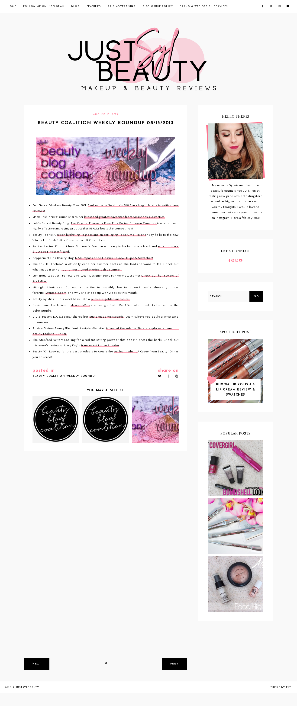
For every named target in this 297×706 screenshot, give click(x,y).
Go (256, 296)
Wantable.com (55, 292)
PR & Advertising (122, 6)
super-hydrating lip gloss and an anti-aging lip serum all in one (101, 234)
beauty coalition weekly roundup (64, 376)
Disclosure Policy (157, 6)
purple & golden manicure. (110, 299)
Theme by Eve (281, 687)
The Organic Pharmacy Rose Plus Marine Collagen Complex (114, 223)
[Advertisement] (105, 619)
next (36, 664)
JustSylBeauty (27, 687)
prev (174, 664)
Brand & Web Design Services (204, 6)
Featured (94, 6)
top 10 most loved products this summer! (91, 269)
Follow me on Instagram (44, 6)
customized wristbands (106, 316)
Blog (75, 6)
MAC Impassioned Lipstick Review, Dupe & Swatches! (114, 258)
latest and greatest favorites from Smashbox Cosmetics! (124, 217)
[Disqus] (105, 516)
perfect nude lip (126, 351)
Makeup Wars (80, 305)
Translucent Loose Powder (100, 345)
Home (11, 6)
